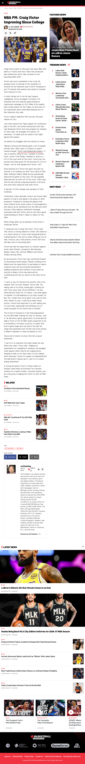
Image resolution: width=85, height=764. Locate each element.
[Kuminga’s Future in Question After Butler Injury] (75, 141)
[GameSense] (60, 746)
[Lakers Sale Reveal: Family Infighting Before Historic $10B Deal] (75, 73)
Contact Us (39, 756)
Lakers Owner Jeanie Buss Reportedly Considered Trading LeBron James (62, 84)
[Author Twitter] (10, 33)
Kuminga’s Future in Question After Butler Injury (62, 141)
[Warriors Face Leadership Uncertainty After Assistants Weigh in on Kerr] (75, 96)
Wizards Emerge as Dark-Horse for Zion (62, 152)
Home (6, 8)
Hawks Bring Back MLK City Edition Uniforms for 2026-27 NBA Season (35, 631)
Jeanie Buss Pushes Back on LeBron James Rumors (65, 53)
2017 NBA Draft (9, 448)
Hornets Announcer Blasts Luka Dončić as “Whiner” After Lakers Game (28, 656)
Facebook (11, 457)
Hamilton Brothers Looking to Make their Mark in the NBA (17, 433)
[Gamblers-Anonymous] (77, 746)
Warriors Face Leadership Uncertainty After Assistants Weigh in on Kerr (62, 95)
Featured (20, 448)
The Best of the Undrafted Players (17, 388)
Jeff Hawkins (8, 391)
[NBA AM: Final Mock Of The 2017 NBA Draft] (41, 420)
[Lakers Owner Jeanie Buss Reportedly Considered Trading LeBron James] (75, 84)
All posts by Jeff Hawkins (29, 534)
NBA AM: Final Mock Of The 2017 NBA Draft (18, 418)
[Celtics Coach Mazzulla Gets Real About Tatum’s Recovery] (75, 107)
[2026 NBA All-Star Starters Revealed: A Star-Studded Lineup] (75, 175)
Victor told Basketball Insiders (30, 151)
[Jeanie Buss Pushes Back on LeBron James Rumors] (65, 38)
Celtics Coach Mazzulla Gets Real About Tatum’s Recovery (63, 107)
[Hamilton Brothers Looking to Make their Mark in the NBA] (41, 434)
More (36, 457)
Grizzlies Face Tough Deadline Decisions (65, 254)
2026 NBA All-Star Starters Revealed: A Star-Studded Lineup (63, 175)
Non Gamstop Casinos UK (72, 756)
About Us (7, 756)
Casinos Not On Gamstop (53, 756)
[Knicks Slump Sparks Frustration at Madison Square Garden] (75, 130)
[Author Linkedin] (6, 33)
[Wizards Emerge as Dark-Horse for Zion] (75, 153)
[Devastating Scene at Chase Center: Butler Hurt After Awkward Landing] (75, 118)
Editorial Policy (18, 756)
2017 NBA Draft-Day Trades (14, 403)
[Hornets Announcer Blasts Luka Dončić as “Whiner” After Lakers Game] (78, 659)
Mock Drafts (8, 415)
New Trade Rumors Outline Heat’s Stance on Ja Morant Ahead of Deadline (29, 671)
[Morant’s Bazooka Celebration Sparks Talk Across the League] (75, 164)
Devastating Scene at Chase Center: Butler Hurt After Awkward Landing (62, 118)
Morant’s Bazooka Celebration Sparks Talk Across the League (62, 163)
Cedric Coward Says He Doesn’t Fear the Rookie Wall (21, 685)
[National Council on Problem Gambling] (39, 746)
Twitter (24, 457)
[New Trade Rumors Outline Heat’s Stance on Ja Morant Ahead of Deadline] (78, 673)
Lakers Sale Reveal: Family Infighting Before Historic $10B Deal (62, 72)
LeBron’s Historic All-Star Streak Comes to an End (26, 587)
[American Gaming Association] (21, 746)
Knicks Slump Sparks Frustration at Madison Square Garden (62, 129)
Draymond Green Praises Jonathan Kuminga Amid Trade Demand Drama (28, 642)
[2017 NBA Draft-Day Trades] (41, 405)
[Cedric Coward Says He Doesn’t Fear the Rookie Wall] (78, 688)
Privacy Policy (29, 756)
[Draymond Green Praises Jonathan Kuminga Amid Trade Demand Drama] (78, 644)
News (10, 8)
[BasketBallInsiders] (14, 2)
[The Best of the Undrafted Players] (41, 391)
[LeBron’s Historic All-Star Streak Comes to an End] (42, 566)
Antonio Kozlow (61, 47)
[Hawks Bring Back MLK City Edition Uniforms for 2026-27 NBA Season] (42, 610)
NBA (15, 8)
